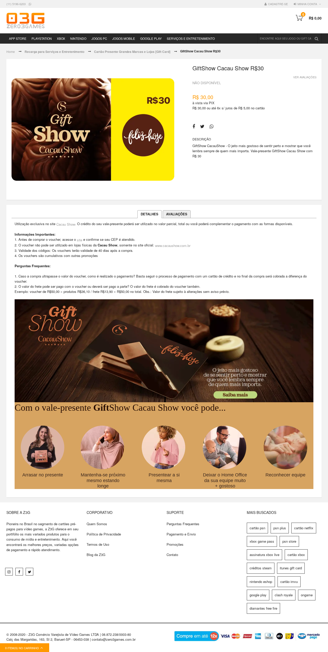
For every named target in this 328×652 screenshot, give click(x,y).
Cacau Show (65, 224)
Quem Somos (97, 523)
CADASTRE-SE (278, 4)
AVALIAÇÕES (176, 214)
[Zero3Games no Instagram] (9, 572)
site (79, 239)
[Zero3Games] (25, 20)
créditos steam (261, 567)
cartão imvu (289, 581)
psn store (289, 541)
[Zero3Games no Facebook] (19, 572)
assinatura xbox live (264, 554)
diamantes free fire (263, 608)
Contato (172, 554)
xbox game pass (262, 541)
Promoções (175, 544)
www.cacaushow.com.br (172, 245)
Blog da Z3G (96, 554)
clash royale (284, 594)
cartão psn (257, 527)
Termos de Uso (98, 544)
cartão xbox (296, 554)
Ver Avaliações (304, 77)
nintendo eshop (261, 581)
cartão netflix (303, 527)
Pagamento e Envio (181, 534)
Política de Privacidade (104, 534)
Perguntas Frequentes (183, 523)
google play (258, 594)
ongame (307, 594)
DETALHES (149, 214)
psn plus (279, 527)
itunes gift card (291, 567)
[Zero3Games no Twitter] (29, 572)
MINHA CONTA (307, 4)
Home (10, 51)
